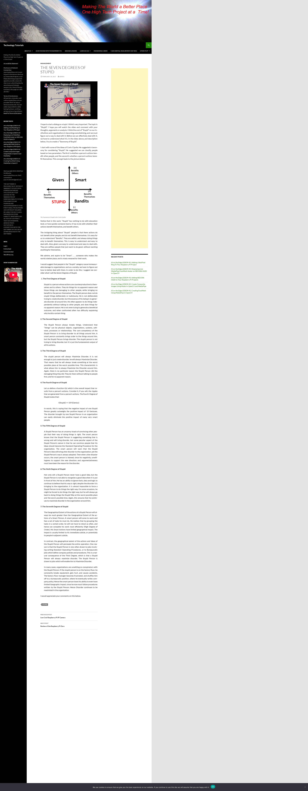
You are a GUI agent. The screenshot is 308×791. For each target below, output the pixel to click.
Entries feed (7, 249)
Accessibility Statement (11, 63)
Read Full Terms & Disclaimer (13, 113)
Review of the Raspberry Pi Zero (52, 624)
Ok (213, 787)
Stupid (44, 604)
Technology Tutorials (14, 45)
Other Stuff (144, 51)
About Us (28, 51)
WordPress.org (8, 255)
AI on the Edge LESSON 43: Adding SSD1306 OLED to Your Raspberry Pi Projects (127, 279)
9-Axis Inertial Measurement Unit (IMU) (124, 51)
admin (61, 76)
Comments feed (8, 252)
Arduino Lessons (71, 51)
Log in (5, 246)
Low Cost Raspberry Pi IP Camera (52, 616)
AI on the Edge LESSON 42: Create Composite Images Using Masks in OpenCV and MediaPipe (128, 285)
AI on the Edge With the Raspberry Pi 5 (49, 51)
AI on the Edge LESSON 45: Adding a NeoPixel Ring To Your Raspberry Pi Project (128, 263)
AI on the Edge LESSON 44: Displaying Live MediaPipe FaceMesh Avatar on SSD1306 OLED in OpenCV (129, 271)
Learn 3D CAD (84, 51)
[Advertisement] (129, 158)
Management (45, 63)
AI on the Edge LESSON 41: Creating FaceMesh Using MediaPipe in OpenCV (128, 292)
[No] (305, 787)
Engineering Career (100, 51)
